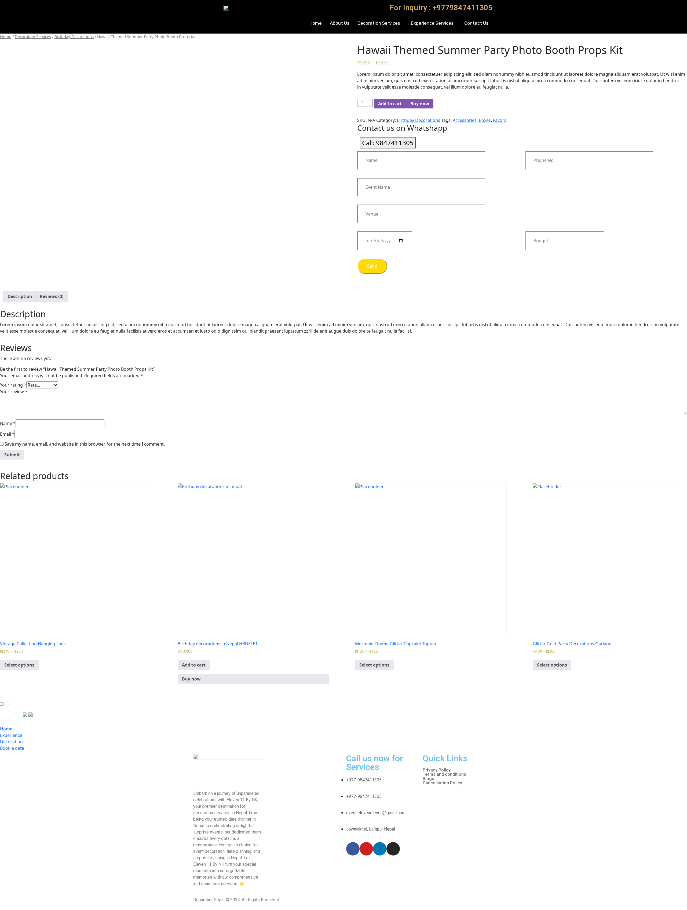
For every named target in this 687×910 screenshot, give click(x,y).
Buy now (419, 104)
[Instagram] (393, 849)
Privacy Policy (437, 770)
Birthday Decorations (74, 36)
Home (315, 23)
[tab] (20, 296)
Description (20, 296)
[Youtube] (366, 849)
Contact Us (476, 23)
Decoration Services (378, 23)
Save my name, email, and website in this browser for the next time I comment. (85, 444)
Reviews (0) (51, 296)
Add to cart (390, 104)
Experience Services (432, 23)
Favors (499, 120)
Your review (13, 392)
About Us (339, 23)
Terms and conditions (444, 774)
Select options (19, 665)
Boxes (485, 120)
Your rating (13, 385)
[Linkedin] (379, 849)
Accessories (465, 120)
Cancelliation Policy (442, 783)
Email (7, 434)
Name (8, 423)
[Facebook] (353, 849)
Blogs (428, 779)
